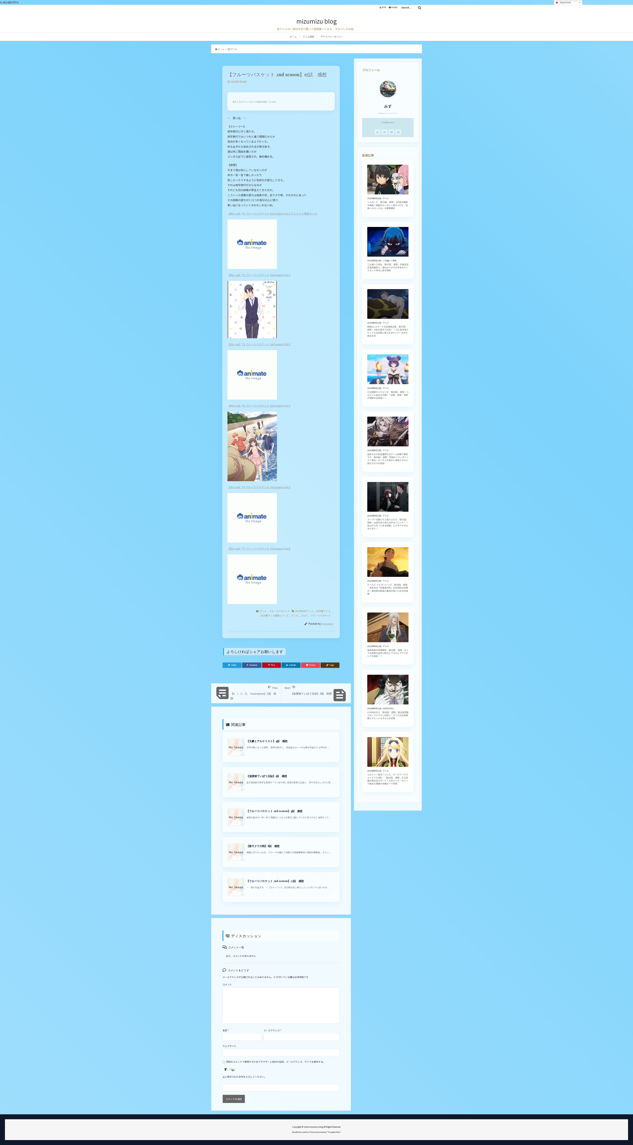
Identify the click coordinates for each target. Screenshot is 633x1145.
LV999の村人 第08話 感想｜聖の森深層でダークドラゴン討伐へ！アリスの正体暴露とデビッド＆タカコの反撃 (387, 715)
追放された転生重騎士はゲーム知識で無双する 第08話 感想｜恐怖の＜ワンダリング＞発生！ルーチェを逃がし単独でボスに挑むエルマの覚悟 (387, 459)
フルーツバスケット (279, 611)
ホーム (221, 49)
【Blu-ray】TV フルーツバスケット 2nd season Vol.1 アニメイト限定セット (272, 214)
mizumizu (327, 623)
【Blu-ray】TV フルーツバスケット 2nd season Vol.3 (258, 344)
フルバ (304, 615)
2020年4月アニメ (304, 611)
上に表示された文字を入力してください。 (244, 1076)
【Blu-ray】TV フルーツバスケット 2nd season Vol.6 (258, 548)
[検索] (419, 8)
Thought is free (334, 1132)
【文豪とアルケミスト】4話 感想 (266, 741)
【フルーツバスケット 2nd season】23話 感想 (275, 881)
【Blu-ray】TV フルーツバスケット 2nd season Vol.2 (258, 275)
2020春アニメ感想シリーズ (274, 615)
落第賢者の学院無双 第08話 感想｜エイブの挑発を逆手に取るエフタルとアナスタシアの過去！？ (387, 653)
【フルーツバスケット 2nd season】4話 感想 (274, 811)
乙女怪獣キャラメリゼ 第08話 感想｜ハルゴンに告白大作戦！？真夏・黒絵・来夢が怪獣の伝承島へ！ (387, 394)
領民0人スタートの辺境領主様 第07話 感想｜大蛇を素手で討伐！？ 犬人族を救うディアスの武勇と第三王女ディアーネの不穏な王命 (387, 331)
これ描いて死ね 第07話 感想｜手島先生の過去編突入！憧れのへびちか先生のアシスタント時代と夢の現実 (387, 267)
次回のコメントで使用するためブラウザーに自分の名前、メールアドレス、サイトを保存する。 (275, 1061)
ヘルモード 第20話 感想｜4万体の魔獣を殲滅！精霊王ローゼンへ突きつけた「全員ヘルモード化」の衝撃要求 (387, 205)
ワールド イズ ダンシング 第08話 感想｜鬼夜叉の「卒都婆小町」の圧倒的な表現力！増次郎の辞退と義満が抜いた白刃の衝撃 (387, 589)
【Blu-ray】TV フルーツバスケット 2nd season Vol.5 (258, 487)
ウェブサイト (229, 1046)
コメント (227, 984)
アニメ (234, 49)
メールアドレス (272, 1030)
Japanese (565, 2)
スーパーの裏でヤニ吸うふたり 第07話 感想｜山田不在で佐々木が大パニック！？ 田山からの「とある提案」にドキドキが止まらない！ (387, 524)
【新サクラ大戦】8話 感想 (263, 846)
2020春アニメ (323, 611)
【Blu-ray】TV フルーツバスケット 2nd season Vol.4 (258, 406)
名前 (226, 1030)
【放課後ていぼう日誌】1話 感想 (266, 776)
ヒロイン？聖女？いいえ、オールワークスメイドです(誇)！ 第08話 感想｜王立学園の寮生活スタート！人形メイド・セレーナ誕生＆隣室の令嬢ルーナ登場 (387, 779)
